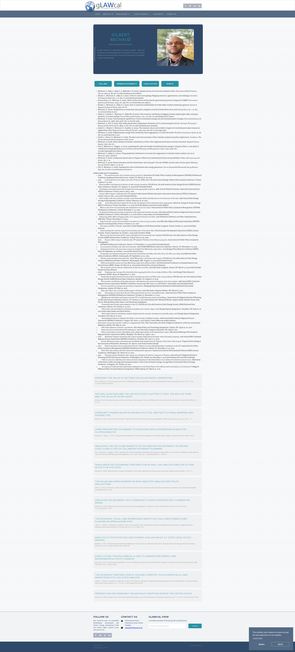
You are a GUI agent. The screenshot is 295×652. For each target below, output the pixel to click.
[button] (108, 14)
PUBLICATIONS (121, 14)
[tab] (103, 84)
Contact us (171, 14)
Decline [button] (262, 644)
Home (97, 14)
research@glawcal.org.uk (133, 628)
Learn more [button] (257, 638)
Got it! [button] (280, 644)
